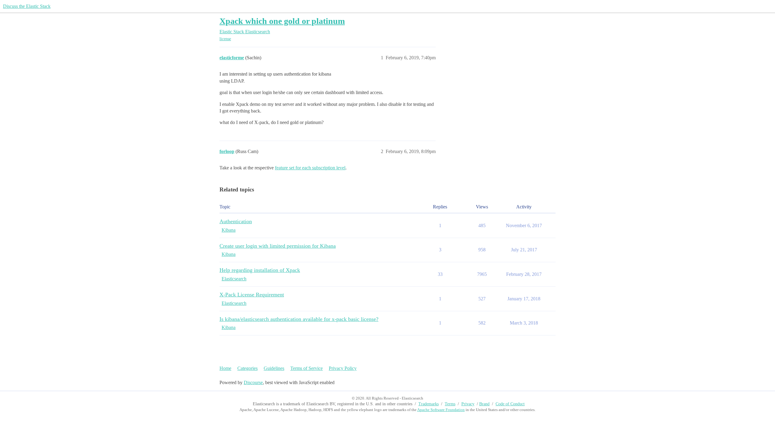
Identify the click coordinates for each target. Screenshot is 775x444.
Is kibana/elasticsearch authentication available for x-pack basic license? (298, 319)
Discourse (253, 382)
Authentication (235, 221)
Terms (450, 404)
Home (225, 368)
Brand (484, 404)
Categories (247, 368)
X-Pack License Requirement (251, 295)
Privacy (467, 404)
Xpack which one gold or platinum (282, 21)
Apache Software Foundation (441, 409)
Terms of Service (306, 368)
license (225, 39)
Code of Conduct (510, 404)
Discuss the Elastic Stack (27, 6)
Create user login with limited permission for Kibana (277, 246)
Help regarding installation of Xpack (259, 270)
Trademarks (428, 404)
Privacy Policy (343, 368)
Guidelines (274, 368)
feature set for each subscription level (310, 167)
